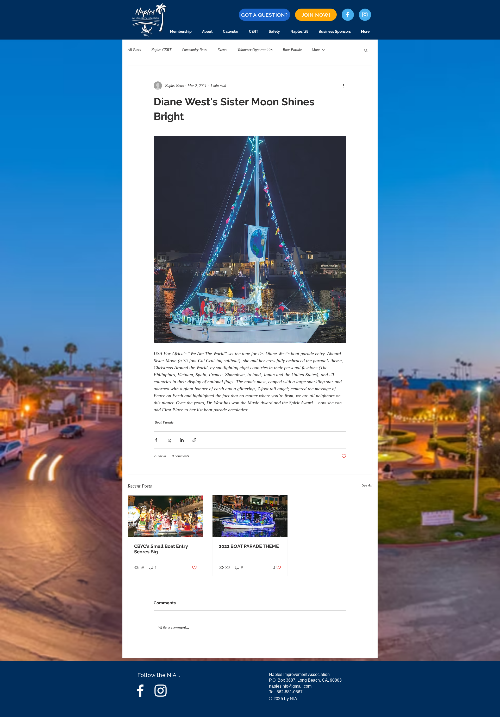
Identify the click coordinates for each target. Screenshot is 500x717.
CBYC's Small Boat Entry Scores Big (161, 548)
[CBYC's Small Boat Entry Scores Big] (165, 516)
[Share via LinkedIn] (181, 440)
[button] (365, 50)
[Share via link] (194, 440)
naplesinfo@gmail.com (290, 686)
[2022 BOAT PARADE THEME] (250, 516)
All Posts (134, 50)
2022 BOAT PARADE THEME (249, 546)
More (316, 50)
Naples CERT (161, 50)
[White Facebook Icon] (347, 14)
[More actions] (343, 85)
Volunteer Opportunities (255, 50)
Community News (194, 50)
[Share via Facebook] (156, 440)
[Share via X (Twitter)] (168, 440)
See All (367, 485)
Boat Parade (292, 50)
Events (222, 50)
